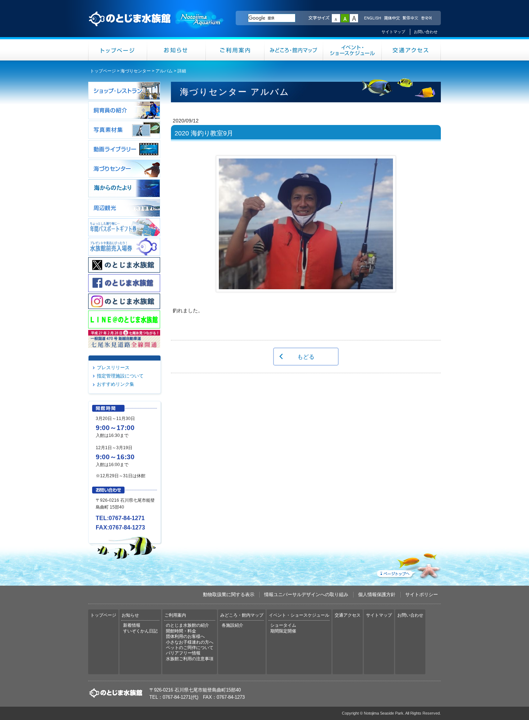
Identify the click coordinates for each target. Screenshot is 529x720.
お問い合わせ (426, 32)
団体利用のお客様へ (185, 636)
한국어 (427, 18)
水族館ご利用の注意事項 (189, 658)
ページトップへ (408, 564)
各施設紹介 (232, 625)
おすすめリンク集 (115, 384)
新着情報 (131, 625)
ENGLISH (372, 18)
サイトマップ (393, 32)
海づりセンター (136, 70)
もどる (306, 356)
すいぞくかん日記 (140, 631)
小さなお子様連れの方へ (189, 642)
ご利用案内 (235, 50)
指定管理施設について (120, 376)
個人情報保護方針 (376, 594)
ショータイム (283, 625)
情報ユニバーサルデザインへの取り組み (306, 594)
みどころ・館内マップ (293, 50)
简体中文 (392, 18)
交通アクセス (411, 50)
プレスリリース (113, 367)
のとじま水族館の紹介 (187, 625)
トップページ (117, 50)
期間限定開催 (283, 631)
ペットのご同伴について (189, 647)
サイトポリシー (421, 594)
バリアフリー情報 (183, 653)
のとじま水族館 (156, 25)
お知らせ (176, 50)
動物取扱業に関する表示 (228, 594)
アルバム (164, 70)
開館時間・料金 (181, 631)
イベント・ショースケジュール (352, 50)
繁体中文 (410, 18)
